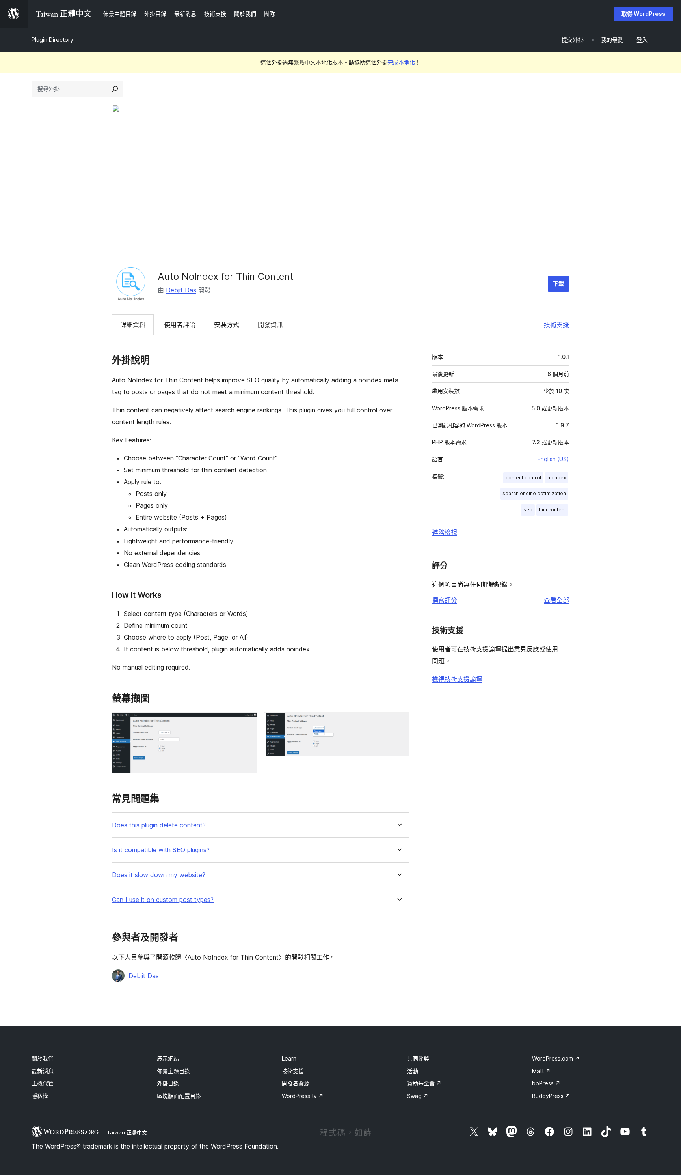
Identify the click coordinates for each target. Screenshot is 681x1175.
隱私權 (40, 1096)
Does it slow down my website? (158, 875)
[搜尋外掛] (115, 89)
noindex (556, 478)
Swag (417, 1096)
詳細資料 (132, 325)
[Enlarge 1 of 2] (247, 723)
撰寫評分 (444, 600)
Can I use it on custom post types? (163, 900)
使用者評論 (179, 325)
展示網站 (168, 1058)
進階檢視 (444, 532)
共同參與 (418, 1058)
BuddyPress (551, 1096)
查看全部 (556, 600)
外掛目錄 (168, 1083)
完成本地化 (401, 62)
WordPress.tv (303, 1096)
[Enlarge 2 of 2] (398, 723)
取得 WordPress (643, 13)
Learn (289, 1058)
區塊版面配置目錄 (179, 1096)
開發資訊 (270, 325)
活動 (412, 1071)
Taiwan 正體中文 (127, 1132)
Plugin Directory (52, 39)
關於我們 (43, 1058)
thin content (552, 510)
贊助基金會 (424, 1083)
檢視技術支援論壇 (457, 679)
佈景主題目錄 (173, 1071)
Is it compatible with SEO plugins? (161, 850)
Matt (541, 1071)
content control (523, 478)
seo (527, 510)
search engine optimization (534, 493)
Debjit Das (181, 290)
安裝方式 (226, 325)
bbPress (546, 1083)
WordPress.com (556, 1058)
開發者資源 (295, 1083)
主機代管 (43, 1083)
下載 (558, 283)
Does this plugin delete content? (159, 825)
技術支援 (556, 325)
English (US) (553, 459)
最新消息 (43, 1071)
